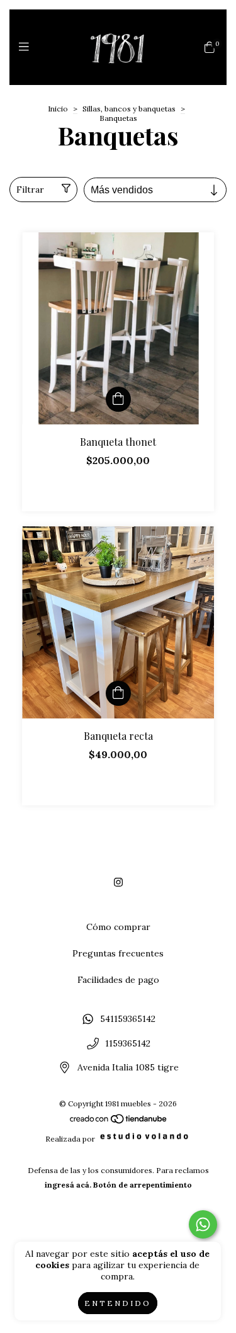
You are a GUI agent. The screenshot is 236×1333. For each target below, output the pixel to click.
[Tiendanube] (119, 1121)
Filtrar (30, 189)
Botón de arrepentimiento (142, 1184)
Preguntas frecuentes (118, 953)
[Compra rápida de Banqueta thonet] (118, 399)
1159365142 (127, 1043)
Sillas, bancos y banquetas (129, 108)
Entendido (117, 1303)
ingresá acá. (68, 1184)
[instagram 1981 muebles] (118, 882)
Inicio (58, 108)
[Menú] (26, 47)
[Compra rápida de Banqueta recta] (118, 693)
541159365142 (127, 1018)
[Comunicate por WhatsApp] (203, 1224)
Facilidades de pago (118, 979)
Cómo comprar (118, 927)
